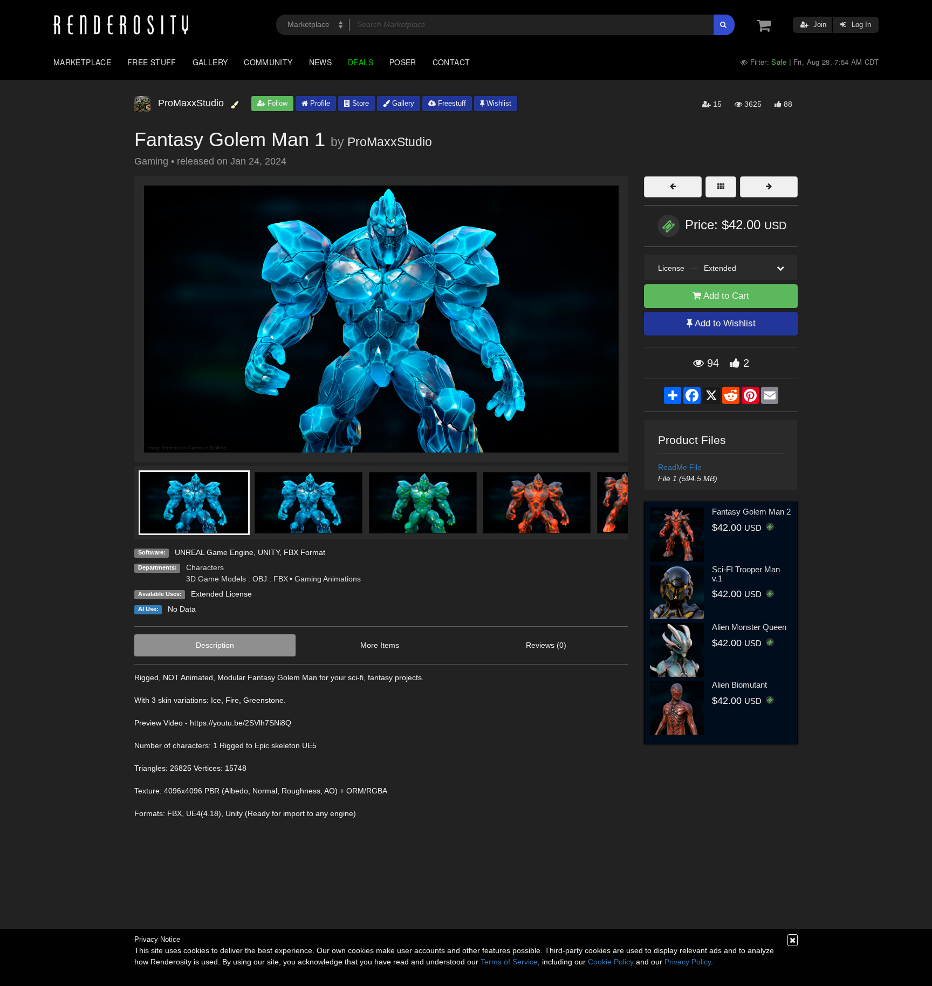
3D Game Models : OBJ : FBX (237, 578)
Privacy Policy (687, 961)
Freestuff (451, 103)
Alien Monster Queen (749, 627)
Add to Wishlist (724, 323)
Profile (319, 103)
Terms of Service (509, 961)
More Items (379, 645)
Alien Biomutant (739, 684)
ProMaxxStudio (389, 142)
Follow (276, 103)
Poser (402, 62)
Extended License (221, 594)
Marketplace (82, 62)
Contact (451, 62)
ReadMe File (680, 467)
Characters (205, 567)
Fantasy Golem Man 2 (751, 511)
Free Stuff (151, 62)
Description (215, 645)
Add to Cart (725, 296)
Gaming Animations (327, 578)
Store (359, 103)
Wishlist (497, 103)
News (320, 62)
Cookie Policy (611, 961)
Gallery (210, 62)
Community (268, 62)
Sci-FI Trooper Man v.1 (746, 574)
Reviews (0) (546, 645)
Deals (360, 62)
